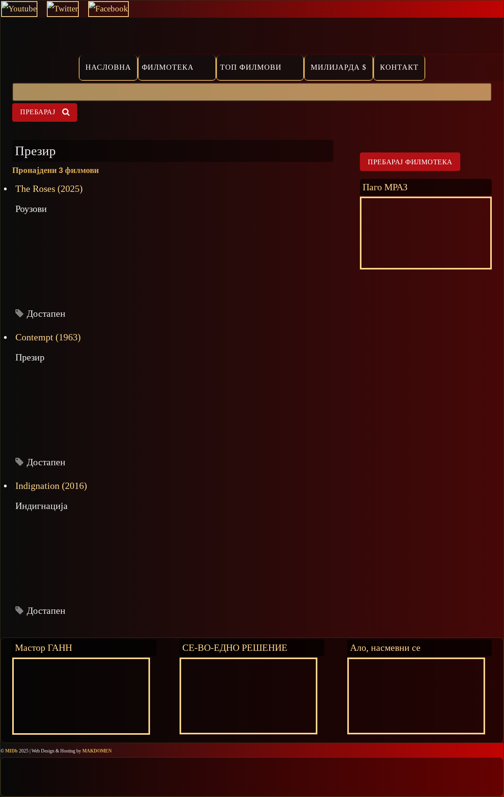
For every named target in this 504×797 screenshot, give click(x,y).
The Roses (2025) (49, 189)
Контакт (399, 67)
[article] (172, 251)
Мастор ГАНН (43, 647)
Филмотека (168, 67)
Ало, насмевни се (385, 647)
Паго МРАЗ (385, 187)
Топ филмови (251, 67)
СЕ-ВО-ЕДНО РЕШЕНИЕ (234, 647)
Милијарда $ (339, 67)
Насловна (108, 67)
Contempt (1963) (48, 337)
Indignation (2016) (51, 486)
